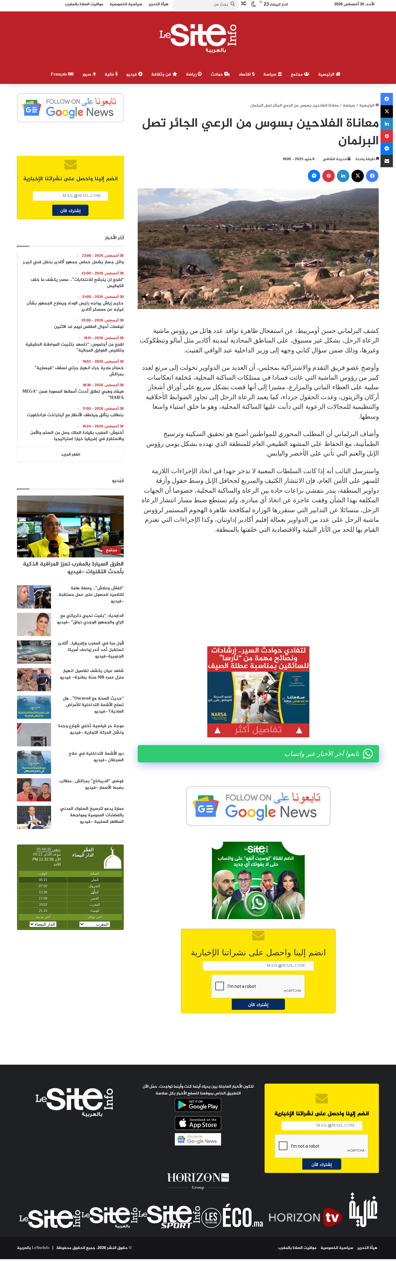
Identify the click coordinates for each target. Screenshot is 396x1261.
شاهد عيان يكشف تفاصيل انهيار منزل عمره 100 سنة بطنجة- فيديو (92, 674)
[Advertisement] (258, 585)
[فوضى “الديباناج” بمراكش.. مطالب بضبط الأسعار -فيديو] (34, 789)
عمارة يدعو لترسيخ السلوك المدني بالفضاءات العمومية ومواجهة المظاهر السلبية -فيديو (92, 815)
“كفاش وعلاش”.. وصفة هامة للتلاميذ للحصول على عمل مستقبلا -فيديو (91, 595)
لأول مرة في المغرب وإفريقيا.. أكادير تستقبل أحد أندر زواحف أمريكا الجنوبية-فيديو (91, 650)
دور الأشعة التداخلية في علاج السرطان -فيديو (96, 757)
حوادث (217, 74)
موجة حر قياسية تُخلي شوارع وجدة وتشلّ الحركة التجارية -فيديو (91, 729)
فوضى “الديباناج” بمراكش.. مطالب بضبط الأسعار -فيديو (91, 784)
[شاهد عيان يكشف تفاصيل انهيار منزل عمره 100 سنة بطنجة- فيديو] (34, 679)
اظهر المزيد (70, 454)
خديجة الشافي (335, 159)
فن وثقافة (161, 74)
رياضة (192, 74)
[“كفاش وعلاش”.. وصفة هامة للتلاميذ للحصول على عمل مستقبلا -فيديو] (34, 597)
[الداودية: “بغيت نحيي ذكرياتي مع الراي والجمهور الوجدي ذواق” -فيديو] (34, 624)
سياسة (270, 74)
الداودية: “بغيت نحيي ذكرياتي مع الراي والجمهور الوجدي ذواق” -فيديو (90, 619)
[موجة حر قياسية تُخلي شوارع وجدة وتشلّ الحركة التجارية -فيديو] (34, 734)
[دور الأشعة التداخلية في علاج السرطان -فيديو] (34, 762)
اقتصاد (245, 74)
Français (59, 74)
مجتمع (297, 74)
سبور (87, 74)
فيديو (132, 74)
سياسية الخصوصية (337, 1248)
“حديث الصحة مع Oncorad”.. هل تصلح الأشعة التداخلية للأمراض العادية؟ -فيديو (93, 705)
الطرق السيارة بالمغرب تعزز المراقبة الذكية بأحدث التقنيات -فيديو (73, 568)
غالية (110, 74)
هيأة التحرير (367, 1248)
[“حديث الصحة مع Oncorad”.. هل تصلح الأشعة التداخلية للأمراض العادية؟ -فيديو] (34, 707)
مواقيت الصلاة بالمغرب (297, 1248)
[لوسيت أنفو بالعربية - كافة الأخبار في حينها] (198, 38)
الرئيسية (327, 74)
